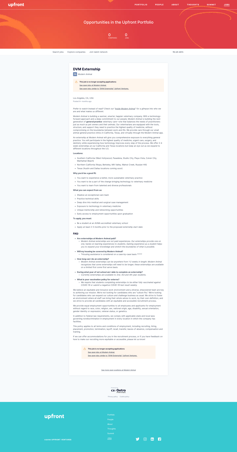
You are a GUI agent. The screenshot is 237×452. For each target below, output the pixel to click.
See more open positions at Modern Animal (118, 370)
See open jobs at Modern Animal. (92, 85)
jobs (58, 52)
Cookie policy (124, 396)
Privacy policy (113, 396)
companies (76, 52)
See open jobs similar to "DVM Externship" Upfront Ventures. (104, 89)
